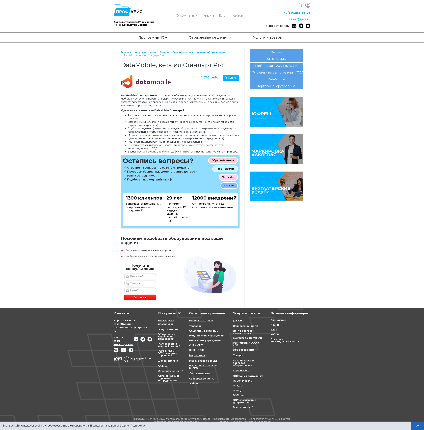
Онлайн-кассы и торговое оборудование (168, 378)
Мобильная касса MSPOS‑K (276, 66)
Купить (232, 77)
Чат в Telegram (225, 168)
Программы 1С (151, 37)
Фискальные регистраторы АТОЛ (277, 72)
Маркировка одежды (203, 361)
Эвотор (276, 52)
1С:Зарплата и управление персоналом (167, 336)
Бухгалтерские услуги (247, 338)
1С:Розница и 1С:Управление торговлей (167, 353)
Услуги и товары (268, 37)
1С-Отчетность (242, 381)
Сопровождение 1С (170, 371)
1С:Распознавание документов (244, 401)
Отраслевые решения (208, 37)
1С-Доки (238, 395)
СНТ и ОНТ (196, 345)
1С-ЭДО (237, 385)
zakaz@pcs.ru (299, 19)
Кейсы (238, 15)
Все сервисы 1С (243, 407)
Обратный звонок (223, 160)
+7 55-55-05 (297, 13)
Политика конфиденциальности (285, 340)
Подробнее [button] (138, 425)
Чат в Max (228, 177)
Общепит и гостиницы (203, 331)
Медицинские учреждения (206, 335)
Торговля (195, 326)
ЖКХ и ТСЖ (196, 350)
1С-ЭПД (237, 390)
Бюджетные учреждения (205, 340)
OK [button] (417, 425)
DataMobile (276, 79)
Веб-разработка (243, 350)
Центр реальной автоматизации (243, 332)
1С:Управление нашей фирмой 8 (169, 345)
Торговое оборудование (276, 86)
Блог (223, 15)
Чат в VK (229, 185)
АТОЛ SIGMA (276, 59)
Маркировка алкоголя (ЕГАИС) (203, 366)
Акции (208, 15)
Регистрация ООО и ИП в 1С (248, 344)
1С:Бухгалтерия (168, 329)
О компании (187, 15)
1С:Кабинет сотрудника (248, 376)
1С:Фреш (163, 366)
